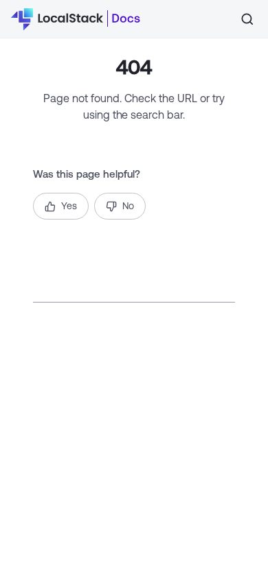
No (128, 205)
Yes (69, 205)
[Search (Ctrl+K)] (247, 19)
